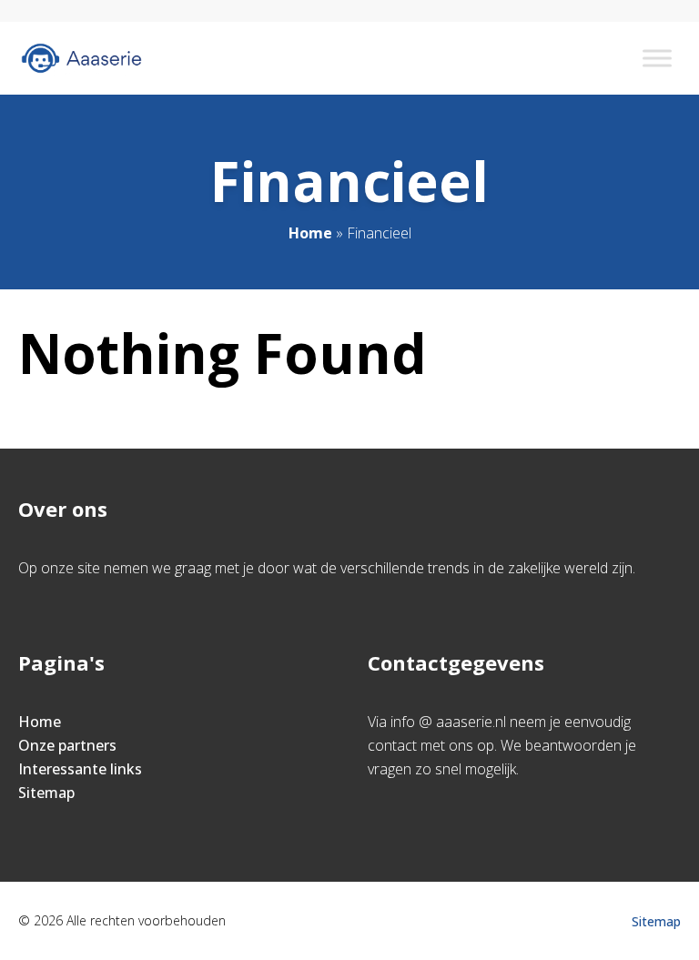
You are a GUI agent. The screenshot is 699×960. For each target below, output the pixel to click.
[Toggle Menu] (657, 57)
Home (310, 233)
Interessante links (80, 769)
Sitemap (46, 793)
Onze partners (67, 745)
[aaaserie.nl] (81, 58)
